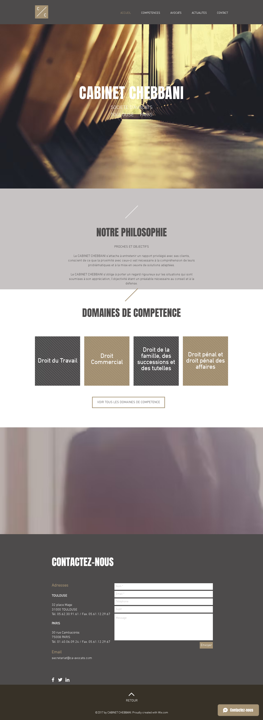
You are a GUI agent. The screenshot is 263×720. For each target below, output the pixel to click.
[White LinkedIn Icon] (67, 680)
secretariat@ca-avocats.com (72, 658)
